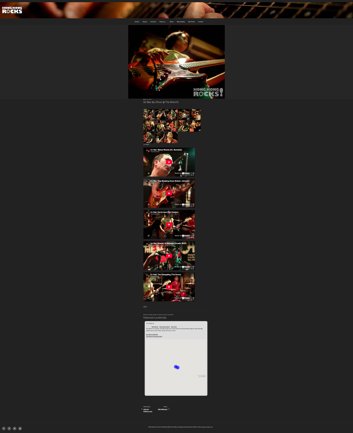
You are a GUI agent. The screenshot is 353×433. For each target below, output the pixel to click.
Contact (200, 21)
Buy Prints (191, 21)
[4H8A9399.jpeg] (148, 119)
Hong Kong (155, 326)
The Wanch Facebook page (154, 336)
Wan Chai (174, 326)
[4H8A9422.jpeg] (160, 131)
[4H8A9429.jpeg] (195, 131)
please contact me (207, 427)
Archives (153, 21)
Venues (145, 21)
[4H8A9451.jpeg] (160, 142)
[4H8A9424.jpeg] (172, 131)
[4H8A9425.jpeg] (183, 131)
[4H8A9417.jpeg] (148, 131)
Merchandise (181, 21)
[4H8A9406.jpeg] (172, 119)
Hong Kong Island (164, 326)
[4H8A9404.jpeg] (160, 119)
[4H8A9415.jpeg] (195, 119)
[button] (203, 376)
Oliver (159, 102)
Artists (137, 21)
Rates (171, 21)
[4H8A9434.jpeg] (148, 142)
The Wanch (171, 102)
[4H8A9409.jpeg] (183, 119)
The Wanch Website (152, 334)
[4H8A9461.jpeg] (172, 142)
